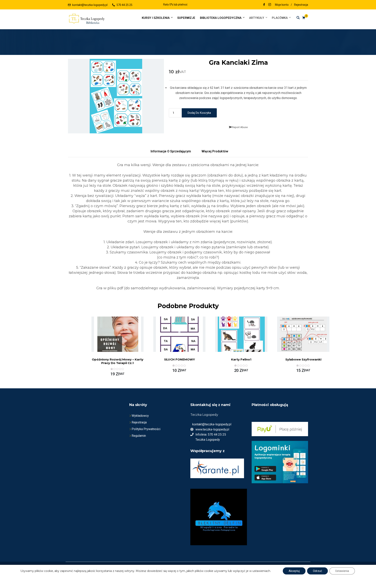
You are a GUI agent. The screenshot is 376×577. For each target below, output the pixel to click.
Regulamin (139, 436)
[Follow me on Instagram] (269, 4)
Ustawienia (342, 570)
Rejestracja (301, 4)
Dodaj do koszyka (199, 113)
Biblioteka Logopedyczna (220, 18)
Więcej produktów (215, 151)
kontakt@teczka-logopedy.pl (90, 4)
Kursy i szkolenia (156, 18)
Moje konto (282, 4)
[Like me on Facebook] (264, 4)
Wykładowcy (140, 416)
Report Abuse (239, 127)
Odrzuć (317, 570)
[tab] (171, 151)
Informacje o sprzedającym (171, 151)
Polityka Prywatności (146, 429)
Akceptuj (294, 570)
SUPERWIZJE (186, 18)
